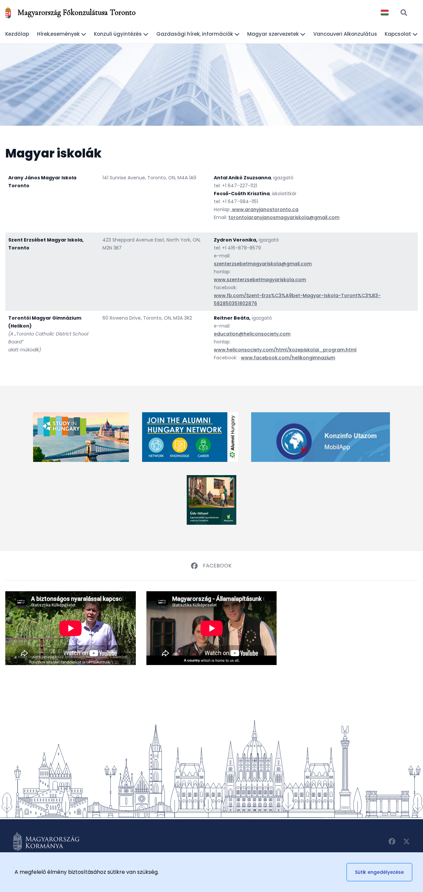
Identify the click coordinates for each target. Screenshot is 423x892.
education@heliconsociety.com (252, 334)
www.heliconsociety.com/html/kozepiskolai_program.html (285, 349)
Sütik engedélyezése (379, 872)
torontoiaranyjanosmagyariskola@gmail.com (283, 217)
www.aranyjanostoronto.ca (264, 209)
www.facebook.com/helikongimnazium (288, 357)
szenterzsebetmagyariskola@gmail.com (263, 263)
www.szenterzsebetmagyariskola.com (260, 279)
